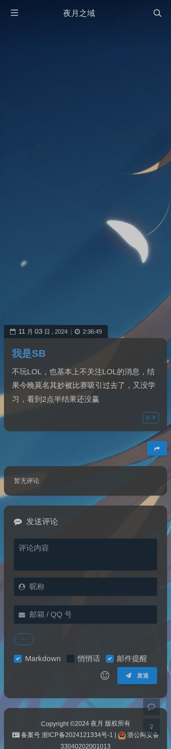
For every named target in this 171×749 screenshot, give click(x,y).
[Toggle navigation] (157, 13)
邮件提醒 (132, 658)
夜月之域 (79, 13)
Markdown (43, 658)
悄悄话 (89, 658)
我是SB (29, 353)
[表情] (105, 675)
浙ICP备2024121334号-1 (77, 734)
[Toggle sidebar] (14, 13)
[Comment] (151, 706)
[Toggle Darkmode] (151, 726)
